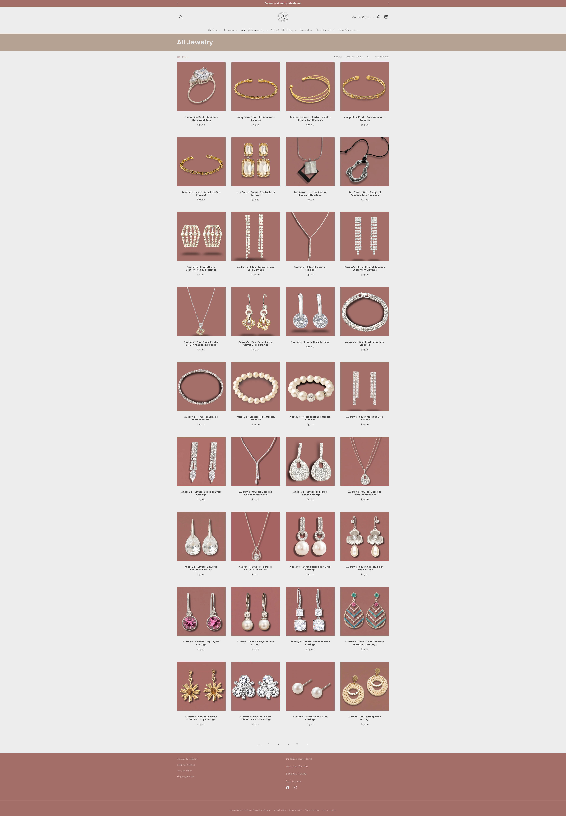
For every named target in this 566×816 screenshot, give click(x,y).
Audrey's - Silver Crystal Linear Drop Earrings (255, 268)
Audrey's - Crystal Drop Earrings (310, 342)
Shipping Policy (185, 776)
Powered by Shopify (261, 810)
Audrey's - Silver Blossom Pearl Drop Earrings (364, 568)
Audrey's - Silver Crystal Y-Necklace (310, 268)
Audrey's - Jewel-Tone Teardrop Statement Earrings (364, 643)
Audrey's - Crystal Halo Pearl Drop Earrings (310, 568)
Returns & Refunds (187, 758)
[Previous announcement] (177, 3)
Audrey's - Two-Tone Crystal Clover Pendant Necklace (201, 343)
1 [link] (259, 743)
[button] (181, 17)
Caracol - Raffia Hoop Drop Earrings (365, 718)
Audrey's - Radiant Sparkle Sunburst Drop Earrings (201, 718)
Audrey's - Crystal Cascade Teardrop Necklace (364, 493)
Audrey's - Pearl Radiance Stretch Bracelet (310, 418)
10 (297, 743)
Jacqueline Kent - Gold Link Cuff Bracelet (201, 193)
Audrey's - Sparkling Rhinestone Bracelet (364, 343)
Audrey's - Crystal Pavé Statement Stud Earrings (201, 268)
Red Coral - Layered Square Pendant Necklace (310, 193)
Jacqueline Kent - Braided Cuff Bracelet (255, 118)
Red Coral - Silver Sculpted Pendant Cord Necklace (365, 193)
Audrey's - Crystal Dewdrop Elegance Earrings (201, 568)
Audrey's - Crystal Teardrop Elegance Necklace (256, 568)
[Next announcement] (388, 3)
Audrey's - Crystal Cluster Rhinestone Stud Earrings (255, 718)
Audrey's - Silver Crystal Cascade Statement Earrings (365, 268)
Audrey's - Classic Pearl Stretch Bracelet (256, 418)
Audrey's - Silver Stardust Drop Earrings (364, 418)
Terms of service (312, 810)
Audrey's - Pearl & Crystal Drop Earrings (255, 643)
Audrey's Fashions (244, 810)
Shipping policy (330, 810)
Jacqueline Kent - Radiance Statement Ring (201, 118)
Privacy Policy (184, 770)
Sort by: (338, 56)
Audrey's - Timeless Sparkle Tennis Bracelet (201, 418)
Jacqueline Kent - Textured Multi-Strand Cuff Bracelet (310, 118)
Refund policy (280, 810)
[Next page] (307, 744)
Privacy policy (295, 810)
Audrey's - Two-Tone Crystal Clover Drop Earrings (255, 343)
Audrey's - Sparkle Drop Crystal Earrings (201, 643)
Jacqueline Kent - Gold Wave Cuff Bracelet (364, 118)
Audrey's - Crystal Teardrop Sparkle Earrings (310, 493)
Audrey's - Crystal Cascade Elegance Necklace (255, 493)
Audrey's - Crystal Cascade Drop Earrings (201, 493)
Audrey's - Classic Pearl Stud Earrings (310, 718)
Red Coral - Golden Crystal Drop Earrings (255, 193)
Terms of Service (186, 764)
